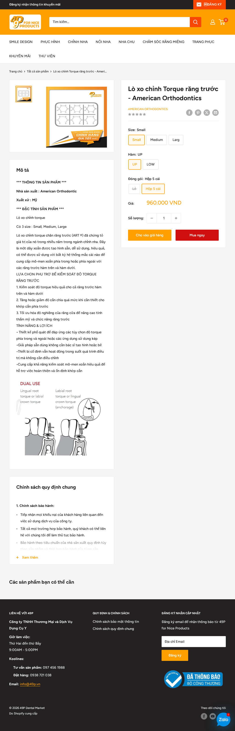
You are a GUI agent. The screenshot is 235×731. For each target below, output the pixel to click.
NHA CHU (127, 42)
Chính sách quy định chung (113, 629)
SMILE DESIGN (21, 42)
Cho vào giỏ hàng (149, 235)
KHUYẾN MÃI (20, 56)
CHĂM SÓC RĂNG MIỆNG (163, 42)
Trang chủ (15, 71)
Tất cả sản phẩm (38, 71)
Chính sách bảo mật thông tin (116, 622)
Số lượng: (136, 218)
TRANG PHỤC (203, 42)
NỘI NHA (103, 42)
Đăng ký (174, 655)
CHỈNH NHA (78, 42)
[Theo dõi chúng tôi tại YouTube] (213, 716)
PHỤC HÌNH (50, 42)
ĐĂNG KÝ (213, 4)
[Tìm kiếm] (195, 22)
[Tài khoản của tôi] (212, 22)
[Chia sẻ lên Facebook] (189, 112)
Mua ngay (197, 235)
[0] (222, 22)
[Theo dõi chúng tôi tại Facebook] (204, 716)
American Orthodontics (148, 109)
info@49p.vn (30, 684)
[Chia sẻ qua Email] (215, 112)
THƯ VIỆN (47, 56)
